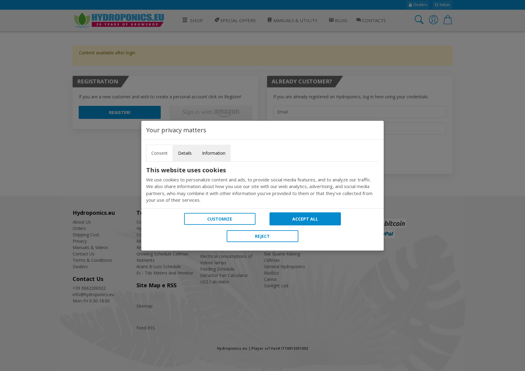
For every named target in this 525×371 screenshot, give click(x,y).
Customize (219, 219)
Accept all (305, 219)
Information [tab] (213, 153)
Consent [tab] (159, 153)
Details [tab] (185, 153)
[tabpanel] (262, 185)
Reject (262, 236)
